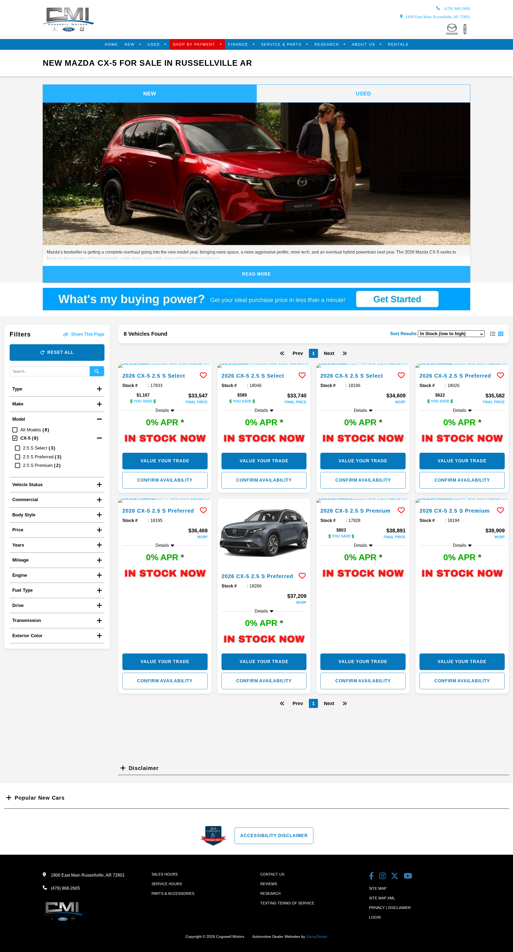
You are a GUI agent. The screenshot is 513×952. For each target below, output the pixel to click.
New (130, 44)
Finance (239, 44)
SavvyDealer (317, 936)
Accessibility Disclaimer (274, 835)
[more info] (165, 365)
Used (154, 44)
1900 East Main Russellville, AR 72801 (437, 17)
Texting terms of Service (287, 903)
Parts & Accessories (172, 893)
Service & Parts (282, 44)
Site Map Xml (382, 898)
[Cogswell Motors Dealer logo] (68, 30)
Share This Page (87, 334)
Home (111, 44)
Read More (256, 274)
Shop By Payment (195, 44)
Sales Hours (164, 874)
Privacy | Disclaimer (390, 907)
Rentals (398, 44)
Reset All (60, 352)
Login (375, 917)
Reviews (268, 884)
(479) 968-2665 (456, 8)
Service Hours (166, 884)
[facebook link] (371, 876)
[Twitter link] (394, 876)
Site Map (377, 888)
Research (327, 44)
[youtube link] (408, 876)
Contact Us (272, 874)
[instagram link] (382, 876)
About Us (364, 44)
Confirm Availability (165, 480)
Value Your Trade (165, 461)
